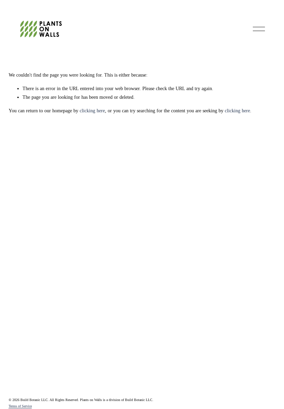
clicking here (92, 110)
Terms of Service (20, 406)
